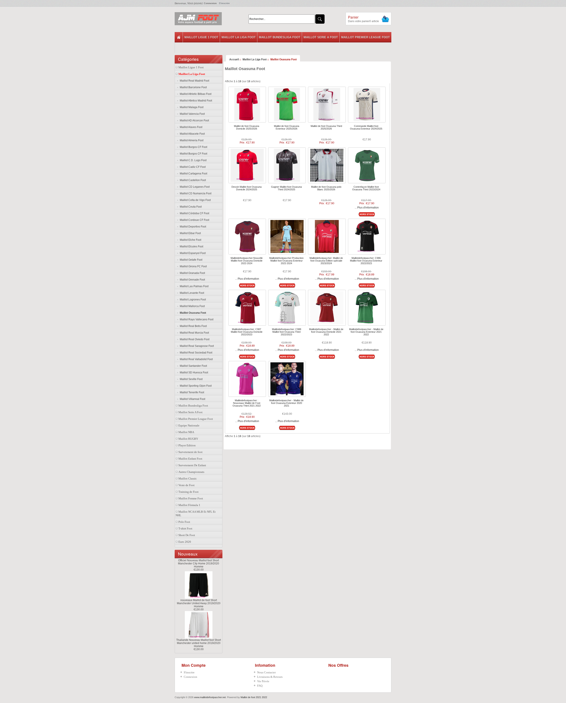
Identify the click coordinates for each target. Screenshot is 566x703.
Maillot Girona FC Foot (192, 266)
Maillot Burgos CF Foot (192, 147)
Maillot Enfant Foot (190, 458)
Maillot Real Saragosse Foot (196, 346)
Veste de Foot (186, 485)
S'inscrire (224, 3)
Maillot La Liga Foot (239, 37)
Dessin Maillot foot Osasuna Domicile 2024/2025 (246, 188)
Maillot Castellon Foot (192, 180)
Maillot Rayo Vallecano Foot (195, 319)
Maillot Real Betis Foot (192, 326)
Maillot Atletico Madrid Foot (195, 100)
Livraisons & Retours (270, 676)
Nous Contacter (266, 672)
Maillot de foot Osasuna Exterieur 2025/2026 (286, 127)
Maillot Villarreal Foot (191, 399)
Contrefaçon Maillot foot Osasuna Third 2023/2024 (366, 188)
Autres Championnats (191, 472)
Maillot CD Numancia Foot (194, 193)
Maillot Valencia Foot (191, 113)
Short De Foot (186, 535)
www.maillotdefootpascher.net (210, 697)
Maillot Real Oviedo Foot (193, 339)
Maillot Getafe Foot (190, 259)
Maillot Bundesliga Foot (279, 37)
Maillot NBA (186, 432)
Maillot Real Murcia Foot (193, 332)
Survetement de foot (190, 452)
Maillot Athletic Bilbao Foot (194, 94)
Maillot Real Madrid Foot (193, 80)
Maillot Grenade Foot (191, 279)
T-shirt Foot (185, 528)
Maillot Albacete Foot (191, 133)
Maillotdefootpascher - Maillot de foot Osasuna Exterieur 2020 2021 (286, 403)
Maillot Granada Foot (191, 273)
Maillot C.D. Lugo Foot (192, 160)
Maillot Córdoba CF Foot (193, 213)
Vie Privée (263, 681)
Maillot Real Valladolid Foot (195, 359)
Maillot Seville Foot (190, 379)
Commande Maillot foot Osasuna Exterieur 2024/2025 (366, 127)
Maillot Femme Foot (190, 498)
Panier (353, 17)
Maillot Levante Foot (191, 292)
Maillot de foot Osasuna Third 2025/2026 (326, 127)
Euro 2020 (184, 541)
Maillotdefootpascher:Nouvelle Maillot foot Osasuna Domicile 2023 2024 (247, 261)
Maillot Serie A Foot (321, 37)
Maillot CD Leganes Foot (194, 186)
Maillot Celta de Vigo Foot (194, 200)
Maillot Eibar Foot (189, 233)
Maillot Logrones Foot (192, 299)
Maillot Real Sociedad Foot (195, 352)
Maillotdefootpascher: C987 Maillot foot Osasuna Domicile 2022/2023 (246, 332)
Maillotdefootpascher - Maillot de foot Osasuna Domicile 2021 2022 (326, 332)
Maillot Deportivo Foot (192, 226)
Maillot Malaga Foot (190, 107)
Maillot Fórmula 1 (189, 505)
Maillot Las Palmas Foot (193, 286)
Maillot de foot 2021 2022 (254, 697)
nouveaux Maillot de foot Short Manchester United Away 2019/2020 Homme (198, 603)
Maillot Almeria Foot (190, 140)
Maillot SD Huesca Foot (193, 372)
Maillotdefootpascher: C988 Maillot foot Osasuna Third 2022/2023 (286, 332)
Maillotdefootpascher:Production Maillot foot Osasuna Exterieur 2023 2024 (286, 261)
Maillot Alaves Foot (190, 127)
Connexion (210, 3)
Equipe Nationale (188, 425)
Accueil (234, 59)
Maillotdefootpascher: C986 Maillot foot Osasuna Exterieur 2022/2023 (366, 261)
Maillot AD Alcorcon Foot (193, 120)
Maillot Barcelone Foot (192, 87)
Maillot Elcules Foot (190, 246)
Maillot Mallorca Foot (191, 306)
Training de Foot (188, 491)
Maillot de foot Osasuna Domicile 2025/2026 (246, 127)
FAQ (259, 685)
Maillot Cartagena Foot (192, 173)
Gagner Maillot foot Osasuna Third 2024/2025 (286, 188)
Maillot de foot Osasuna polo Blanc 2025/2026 (326, 188)
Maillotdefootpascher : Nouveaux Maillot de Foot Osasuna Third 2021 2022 (247, 403)
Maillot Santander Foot (192, 365)
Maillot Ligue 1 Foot (201, 37)
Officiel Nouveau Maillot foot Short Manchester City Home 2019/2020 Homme (198, 563)
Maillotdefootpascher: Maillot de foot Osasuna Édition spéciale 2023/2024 (326, 261)
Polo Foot (184, 521)
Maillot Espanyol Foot (192, 253)
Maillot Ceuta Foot (190, 206)
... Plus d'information (367, 207)
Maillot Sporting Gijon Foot (195, 385)
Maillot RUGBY (188, 438)
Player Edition (187, 445)
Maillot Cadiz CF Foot (192, 166)
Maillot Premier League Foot (365, 37)
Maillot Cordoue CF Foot (193, 220)
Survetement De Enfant (192, 465)
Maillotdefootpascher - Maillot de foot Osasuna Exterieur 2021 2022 (366, 332)
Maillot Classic (187, 478)
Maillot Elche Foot (189, 239)
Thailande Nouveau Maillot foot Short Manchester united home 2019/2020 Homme (198, 643)
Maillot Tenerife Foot (191, 392)
